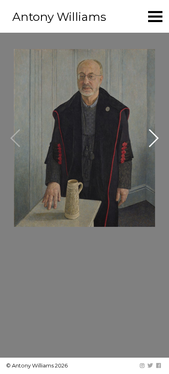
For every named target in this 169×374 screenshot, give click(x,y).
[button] (153, 138)
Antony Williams (59, 17)
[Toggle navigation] (155, 16)
